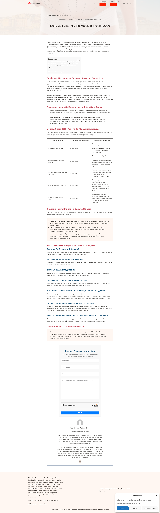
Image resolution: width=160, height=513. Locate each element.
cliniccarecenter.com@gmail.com (38, 504)
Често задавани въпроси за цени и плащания (61, 69)
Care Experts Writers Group (55, 15)
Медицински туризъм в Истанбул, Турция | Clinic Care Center (114, 490)
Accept (123, 508)
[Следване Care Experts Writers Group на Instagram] (80, 461)
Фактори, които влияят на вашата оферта (60, 67)
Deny (135, 508)
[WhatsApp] (127, 3)
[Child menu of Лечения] (103, 4)
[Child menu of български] (113, 4)
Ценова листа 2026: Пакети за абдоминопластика (62, 65)
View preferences (150, 508)
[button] (157, 495)
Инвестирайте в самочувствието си (58, 71)
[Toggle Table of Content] (77, 59)
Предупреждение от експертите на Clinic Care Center (63, 63)
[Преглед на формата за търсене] (130, 3)
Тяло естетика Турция (80, 22)
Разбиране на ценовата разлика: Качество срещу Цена (64, 61)
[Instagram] (124, 3)
